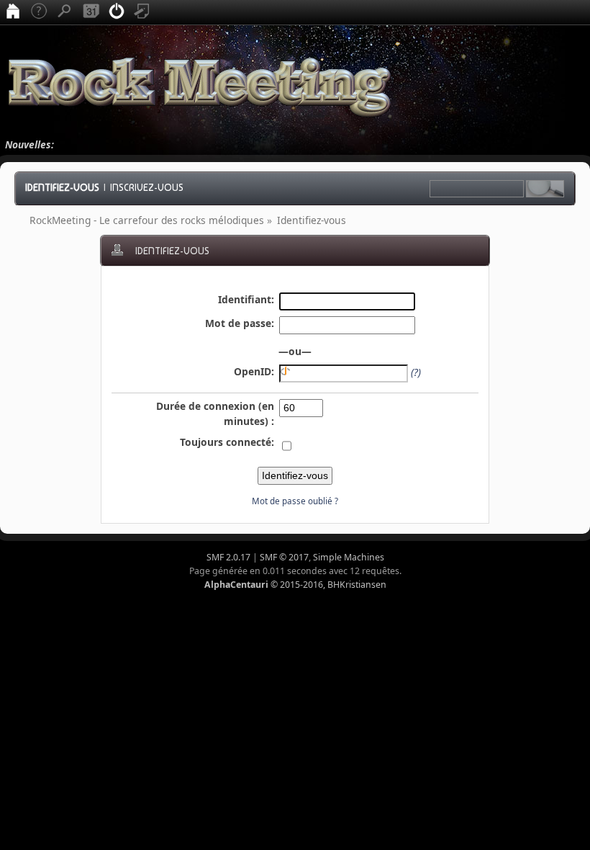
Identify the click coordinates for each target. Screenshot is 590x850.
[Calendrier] (91, 12)
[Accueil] (13, 12)
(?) (416, 372)
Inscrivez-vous (146, 187)
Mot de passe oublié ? (295, 501)
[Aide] (39, 12)
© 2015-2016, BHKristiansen (295, 584)
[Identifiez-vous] (117, 12)
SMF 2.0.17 (228, 557)
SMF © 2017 (284, 557)
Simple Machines (348, 557)
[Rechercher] (65, 12)
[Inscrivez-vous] (142, 12)
